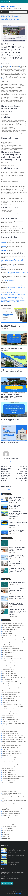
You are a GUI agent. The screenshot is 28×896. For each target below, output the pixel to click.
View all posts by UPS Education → (11, 461)
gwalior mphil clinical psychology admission (13, 690)
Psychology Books (6, 772)
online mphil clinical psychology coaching (12, 764)
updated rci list (6, 817)
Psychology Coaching (7, 774)
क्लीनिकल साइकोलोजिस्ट (6, 830)
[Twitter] (9, 1)
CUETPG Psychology (7, 662)
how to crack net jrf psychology (10, 692)
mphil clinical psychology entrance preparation (14, 741)
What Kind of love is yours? (17, 541)
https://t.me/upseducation (13, 292)
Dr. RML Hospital (12, 297)
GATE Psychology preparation (9, 675)
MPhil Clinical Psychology (8, 733)
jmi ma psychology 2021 (8, 698)
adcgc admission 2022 (11, 294)
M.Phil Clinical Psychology (19, 69)
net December (5, 749)
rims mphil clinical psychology (10, 811)
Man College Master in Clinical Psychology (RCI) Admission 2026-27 (12, 325)
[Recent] (5, 579)
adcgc (4, 294)
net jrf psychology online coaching (11, 753)
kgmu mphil (5, 702)
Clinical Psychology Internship (10, 648)
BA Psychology (6, 633)
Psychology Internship (8, 780)
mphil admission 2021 (7, 729)
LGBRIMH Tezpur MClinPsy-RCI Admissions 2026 (10, 420)
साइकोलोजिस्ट (4, 838)
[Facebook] (2, 1)
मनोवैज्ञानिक (4, 834)
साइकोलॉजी (4, 836)
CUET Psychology (6, 656)
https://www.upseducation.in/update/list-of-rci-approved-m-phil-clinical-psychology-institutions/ (14, 260)
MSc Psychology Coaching (8, 747)
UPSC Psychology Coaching (9, 826)
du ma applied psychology (8, 665)
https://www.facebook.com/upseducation (17, 287)
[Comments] (8, 579)
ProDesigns (18, 893)
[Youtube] (7, 1)
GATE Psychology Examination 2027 (12, 348)
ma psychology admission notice (10, 719)
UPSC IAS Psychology (7, 824)
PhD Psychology (6, 768)
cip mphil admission (7, 646)
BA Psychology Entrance (8, 635)
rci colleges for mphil (7, 803)
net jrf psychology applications (10, 751)
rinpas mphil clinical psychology (10, 813)
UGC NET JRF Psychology (8, 815)
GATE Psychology (6, 671)
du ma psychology (6, 667)
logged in (9, 489)
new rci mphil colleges (8, 759)
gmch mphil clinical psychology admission (12, 677)
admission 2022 (21, 294)
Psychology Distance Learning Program (12, 776)
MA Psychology (6, 715)
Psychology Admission (8, 770)
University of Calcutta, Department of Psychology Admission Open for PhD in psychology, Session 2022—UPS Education (21, 473)
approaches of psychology (8, 629)
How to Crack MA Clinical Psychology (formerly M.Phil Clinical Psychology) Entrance (17, 571)
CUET (3, 654)
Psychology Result (6, 787)
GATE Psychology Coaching (9, 673)
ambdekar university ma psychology (11, 627)
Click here (3, 240)
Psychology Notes (6, 784)
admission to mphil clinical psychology (12, 625)
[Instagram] (4, 1)
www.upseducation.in (9, 280)
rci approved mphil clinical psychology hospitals (14, 800)
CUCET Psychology (7, 652)
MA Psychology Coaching (8, 721)
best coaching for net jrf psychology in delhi (13, 637)
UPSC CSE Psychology (7, 822)
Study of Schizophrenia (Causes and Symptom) (16, 562)
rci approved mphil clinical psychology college (14, 796)
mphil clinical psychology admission (17, 73)
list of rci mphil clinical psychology (11, 704)
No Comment (6, 78)
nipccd (3, 301)
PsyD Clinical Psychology (8, 791)
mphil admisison (15, 298)
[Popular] (2, 579)
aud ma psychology (7, 631)
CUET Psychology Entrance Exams (10, 658)
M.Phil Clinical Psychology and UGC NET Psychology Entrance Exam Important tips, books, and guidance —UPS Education (6, 473)
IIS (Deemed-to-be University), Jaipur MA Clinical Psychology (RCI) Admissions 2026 (13, 371)
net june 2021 (5, 755)
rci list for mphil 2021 (7, 806)
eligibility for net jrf (7, 669)
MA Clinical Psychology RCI (9, 713)
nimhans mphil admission (8, 762)
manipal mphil (6, 727)
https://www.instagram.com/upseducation (17, 285)
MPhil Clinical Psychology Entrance (11, 739)
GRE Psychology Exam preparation (11, 683)
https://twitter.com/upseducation (14, 289)
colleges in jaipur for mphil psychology (12, 650)
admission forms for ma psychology (11, 623)
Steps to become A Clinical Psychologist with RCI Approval (17, 549)
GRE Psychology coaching (8, 681)
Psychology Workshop (7, 789)
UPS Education (8, 6)
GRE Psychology (6, 679)
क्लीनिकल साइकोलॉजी (6, 828)
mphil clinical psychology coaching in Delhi (12, 74)
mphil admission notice (10, 71)
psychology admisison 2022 (12, 301)
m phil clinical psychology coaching (11, 706)
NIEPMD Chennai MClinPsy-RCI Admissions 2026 (10, 443)
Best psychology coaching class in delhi (12, 642)
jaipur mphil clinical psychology (10, 696)
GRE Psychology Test (7, 685)
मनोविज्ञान (4, 832)
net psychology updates (8, 757)
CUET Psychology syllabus (8, 660)
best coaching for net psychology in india (12, 640)
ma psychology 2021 (7, 717)
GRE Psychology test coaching (9, 688)
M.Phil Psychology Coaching (8, 70)
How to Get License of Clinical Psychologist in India (17, 556)
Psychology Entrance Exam (9, 778)
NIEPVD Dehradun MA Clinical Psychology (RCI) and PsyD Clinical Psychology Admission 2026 (11, 396)
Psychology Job (6, 782)
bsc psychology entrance (8, 644)
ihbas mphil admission (8, 694)
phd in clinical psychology (8, 766)
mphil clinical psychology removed (11, 745)
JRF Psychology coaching (8, 700)
